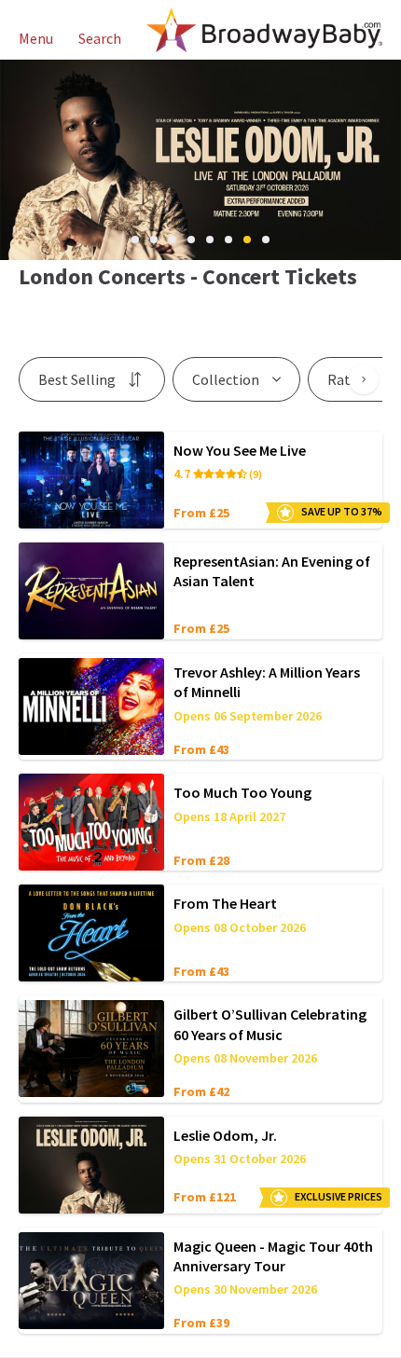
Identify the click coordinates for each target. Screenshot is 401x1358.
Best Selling (77, 379)
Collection (225, 379)
